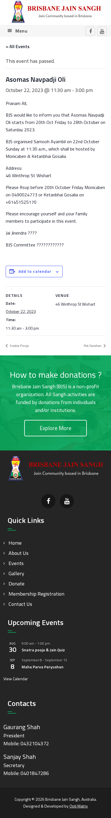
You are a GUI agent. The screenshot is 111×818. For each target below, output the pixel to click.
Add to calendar (35, 271)
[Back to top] (95, 802)
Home (15, 543)
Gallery (16, 573)
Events (16, 563)
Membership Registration (36, 594)
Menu (21, 30)
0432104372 (34, 743)
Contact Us (20, 604)
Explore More (55, 428)
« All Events (18, 46)
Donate (16, 583)
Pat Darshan (93, 345)
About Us (18, 553)
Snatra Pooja (19, 345)
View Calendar (15, 679)
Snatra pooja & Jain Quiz (43, 650)
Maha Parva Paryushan (42, 667)
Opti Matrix (78, 806)
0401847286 (34, 773)
